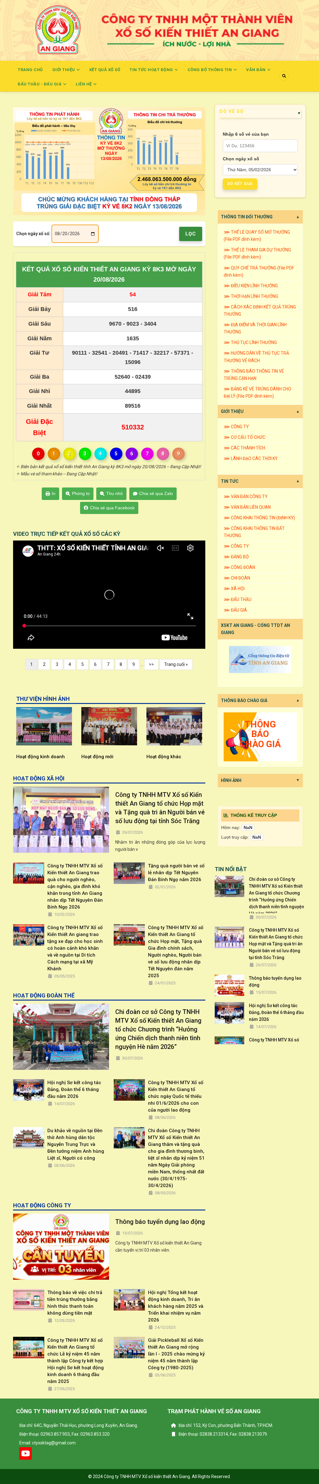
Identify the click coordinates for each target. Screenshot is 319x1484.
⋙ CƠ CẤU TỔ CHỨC (244, 437)
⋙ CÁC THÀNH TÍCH (244, 447)
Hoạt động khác (99, 756)
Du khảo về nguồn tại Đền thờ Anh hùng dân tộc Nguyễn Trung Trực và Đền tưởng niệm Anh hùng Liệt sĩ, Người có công (75, 1144)
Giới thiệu (64, 69)
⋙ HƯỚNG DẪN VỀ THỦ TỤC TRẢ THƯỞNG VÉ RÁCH (256, 357)
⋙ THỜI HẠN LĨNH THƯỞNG (251, 296)
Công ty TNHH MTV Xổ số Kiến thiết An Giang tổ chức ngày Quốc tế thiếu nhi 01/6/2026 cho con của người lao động (175, 1096)
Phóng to (81, 493)
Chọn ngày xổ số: (33, 233)
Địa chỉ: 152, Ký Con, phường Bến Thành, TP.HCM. (225, 1425)
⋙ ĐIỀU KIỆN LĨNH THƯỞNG (251, 285)
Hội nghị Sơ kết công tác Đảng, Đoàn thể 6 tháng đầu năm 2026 (74, 1089)
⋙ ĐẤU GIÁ (235, 610)
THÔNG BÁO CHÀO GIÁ (244, 700)
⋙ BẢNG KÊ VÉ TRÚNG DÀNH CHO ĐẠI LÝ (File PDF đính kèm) (257, 392)
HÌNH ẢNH (231, 780)
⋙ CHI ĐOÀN (237, 577)
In (53, 493)
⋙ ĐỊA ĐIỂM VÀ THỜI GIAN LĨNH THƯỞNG (255, 328)
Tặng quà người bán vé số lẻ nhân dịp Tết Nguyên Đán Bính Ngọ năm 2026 (176, 872)
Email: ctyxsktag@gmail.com (47, 1442)
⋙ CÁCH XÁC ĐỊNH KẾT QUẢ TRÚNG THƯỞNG (260, 310)
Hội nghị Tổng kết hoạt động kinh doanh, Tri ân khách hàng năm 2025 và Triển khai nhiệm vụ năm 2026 (175, 1306)
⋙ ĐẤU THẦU (237, 599)
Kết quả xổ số (105, 69)
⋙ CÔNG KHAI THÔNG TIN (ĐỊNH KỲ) (259, 517)
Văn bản (256, 69)
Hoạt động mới (33, 756)
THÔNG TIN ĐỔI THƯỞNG (247, 216)
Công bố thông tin (210, 69)
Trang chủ (30, 69)
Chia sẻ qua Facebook (112, 507)
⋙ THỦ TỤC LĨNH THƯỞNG (250, 342)
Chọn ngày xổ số (241, 158)
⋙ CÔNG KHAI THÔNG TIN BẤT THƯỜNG (254, 532)
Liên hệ (84, 84)
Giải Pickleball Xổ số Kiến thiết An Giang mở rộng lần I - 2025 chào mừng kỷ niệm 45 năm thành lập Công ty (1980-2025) (176, 1353)
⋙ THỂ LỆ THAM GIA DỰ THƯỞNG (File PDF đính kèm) (257, 253)
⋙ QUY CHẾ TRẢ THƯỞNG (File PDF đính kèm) (259, 271)
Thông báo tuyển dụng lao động (160, 1221)
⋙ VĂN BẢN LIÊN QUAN (247, 507)
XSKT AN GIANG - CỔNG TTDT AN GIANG (255, 629)
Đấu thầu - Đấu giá (40, 84)
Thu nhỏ (114, 493)
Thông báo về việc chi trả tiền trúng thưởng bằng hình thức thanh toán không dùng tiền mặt (74, 1303)
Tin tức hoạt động (152, 69)
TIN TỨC (230, 481)
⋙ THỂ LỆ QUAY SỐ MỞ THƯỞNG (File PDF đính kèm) (257, 236)
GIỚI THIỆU (232, 411)
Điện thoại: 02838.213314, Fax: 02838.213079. (223, 1434)
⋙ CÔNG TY (236, 426)
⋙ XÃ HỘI (234, 588)
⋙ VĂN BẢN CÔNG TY (246, 496)
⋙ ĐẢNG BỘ (236, 556)
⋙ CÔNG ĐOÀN (239, 567)
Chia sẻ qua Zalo (156, 493)
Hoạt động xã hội (165, 756)
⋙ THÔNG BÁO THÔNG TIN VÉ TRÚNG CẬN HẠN (254, 375)
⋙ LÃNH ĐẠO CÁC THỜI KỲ (251, 458)
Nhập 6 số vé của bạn (246, 134)
